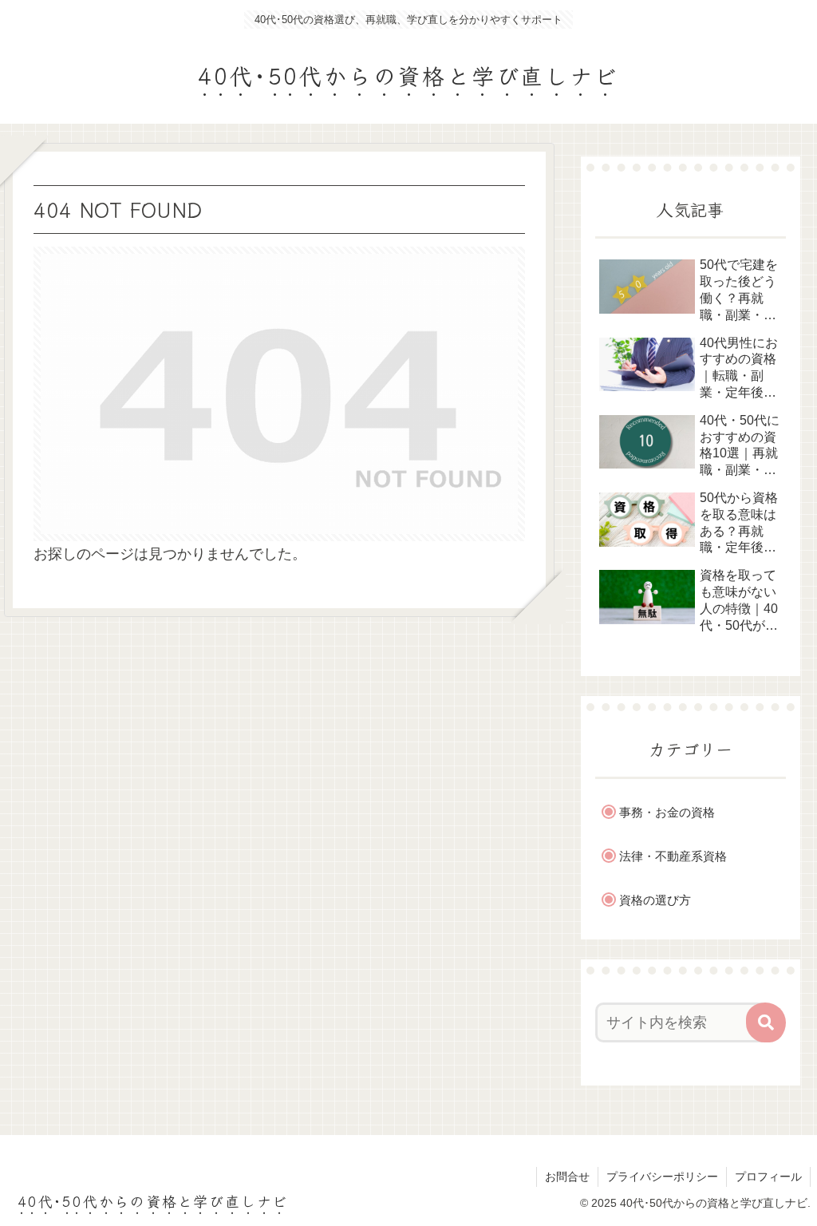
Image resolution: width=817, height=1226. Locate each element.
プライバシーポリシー (662, 1176)
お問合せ (567, 1176)
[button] (766, 1022)
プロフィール (768, 1176)
